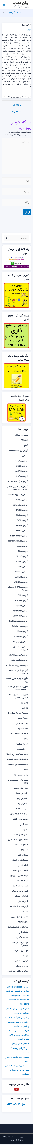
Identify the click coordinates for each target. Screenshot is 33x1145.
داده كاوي (24, 824)
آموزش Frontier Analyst (18, 540)
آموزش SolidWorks (20, 626)
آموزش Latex (22, 566)
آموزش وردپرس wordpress (17, 665)
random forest (22, 744)
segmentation (22, 749)
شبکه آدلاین (23, 865)
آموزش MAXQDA (21, 582)
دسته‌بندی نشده (21, 844)
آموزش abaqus (22, 466)
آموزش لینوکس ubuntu (18, 654)
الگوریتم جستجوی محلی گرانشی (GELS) (18, 696)
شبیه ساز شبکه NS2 (20, 885)
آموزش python (22, 605)
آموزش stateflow (21, 636)
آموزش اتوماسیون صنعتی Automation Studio (17, 488)
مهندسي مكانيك (21, 950)
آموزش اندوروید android (18, 494)
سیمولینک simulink (20, 860)
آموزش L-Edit (22, 561)
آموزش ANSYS (21, 471)
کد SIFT (24, 911)
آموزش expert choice (19, 535)
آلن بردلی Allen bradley (18, 450)
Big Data (24, 702)
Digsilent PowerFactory (18, 713)
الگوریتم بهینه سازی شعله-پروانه (17, 680)
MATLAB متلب (22, 723)
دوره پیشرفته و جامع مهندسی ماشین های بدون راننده (19, 1035)
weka (26, 769)
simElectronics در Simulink (17, 754)
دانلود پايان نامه (21, 834)
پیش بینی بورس (21, 788)
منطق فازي (23, 932)
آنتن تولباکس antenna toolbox (18, 672)
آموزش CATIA (22, 499)
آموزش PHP (23, 595)
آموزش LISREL (21, 571)
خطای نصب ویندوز (20, 1043)
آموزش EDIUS (22, 515)
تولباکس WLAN (21, 808)
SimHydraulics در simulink (17, 759)
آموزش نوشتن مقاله (19, 660)
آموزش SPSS (22, 631)
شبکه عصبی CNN (20, 870)
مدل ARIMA (23, 921)
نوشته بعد (16, 111)
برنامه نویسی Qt (21, 774)
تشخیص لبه (23, 803)
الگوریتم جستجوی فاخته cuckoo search (18, 688)
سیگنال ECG (23, 855)
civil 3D (25, 708)
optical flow (23, 728)
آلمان (26, 445)
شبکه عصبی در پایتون (19, 875)
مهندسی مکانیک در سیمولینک (20, 944)
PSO (26, 738)
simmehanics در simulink (18, 764)
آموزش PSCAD (21, 600)
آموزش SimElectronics (18, 621)
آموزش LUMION (21, 577)
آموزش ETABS (22, 530)
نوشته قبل (16, 105)
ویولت (25, 955)
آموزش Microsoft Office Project (18, 589)
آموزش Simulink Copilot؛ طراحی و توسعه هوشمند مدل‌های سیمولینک (17, 991)
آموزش (29, 30)
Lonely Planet (22, 718)
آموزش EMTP (22, 520)
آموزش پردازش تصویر (19, 641)
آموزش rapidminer (20, 610)
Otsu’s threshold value (18, 733)
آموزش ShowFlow (20, 615)
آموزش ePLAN (22, 525)
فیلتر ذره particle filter (19, 906)
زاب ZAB (24, 849)
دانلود (25, 829)
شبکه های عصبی (21, 880)
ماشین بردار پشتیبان (19, 916)
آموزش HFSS (22, 551)
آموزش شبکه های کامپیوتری (20, 648)
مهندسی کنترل (22, 937)
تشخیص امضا (22, 793)
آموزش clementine (20, 505)
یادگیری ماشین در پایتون (17, 971)
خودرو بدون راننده (20, 819)
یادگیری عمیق (22, 966)
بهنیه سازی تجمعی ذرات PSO (18, 782)
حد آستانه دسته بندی (19, 813)
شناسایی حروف (21, 896)
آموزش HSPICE (21, 556)
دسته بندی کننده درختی (18, 839)
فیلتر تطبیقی (23, 901)
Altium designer (21, 435)
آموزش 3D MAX (21, 460)
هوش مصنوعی (21, 960)
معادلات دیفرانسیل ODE (18, 927)
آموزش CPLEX (21, 510)
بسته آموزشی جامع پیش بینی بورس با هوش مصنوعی (17, 1070)
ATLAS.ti (24, 440)
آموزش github (22, 546)
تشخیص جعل (22, 798)
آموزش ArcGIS (22, 476)
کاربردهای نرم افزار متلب (17, 1008)
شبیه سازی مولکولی (20, 891)
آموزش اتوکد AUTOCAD (18, 481)
